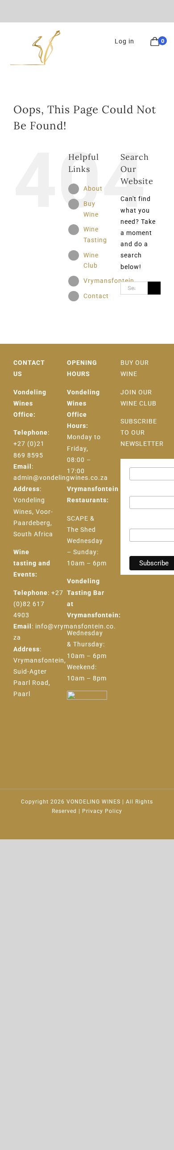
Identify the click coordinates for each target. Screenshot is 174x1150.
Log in (124, 41)
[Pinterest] (17, 742)
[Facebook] (17, 726)
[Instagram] (46, 726)
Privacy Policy (102, 811)
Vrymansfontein (108, 280)
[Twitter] (31, 726)
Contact (96, 295)
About (93, 188)
